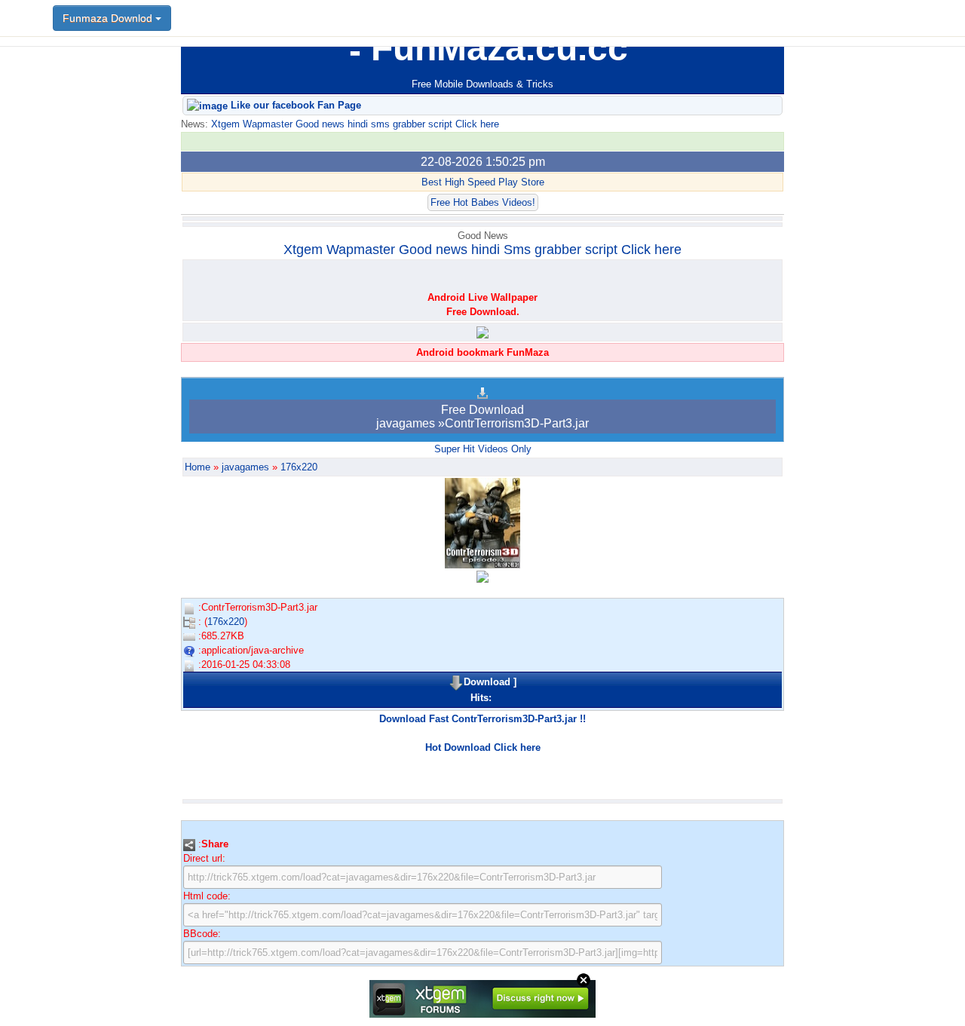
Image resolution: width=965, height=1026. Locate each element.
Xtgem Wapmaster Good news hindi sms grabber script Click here (353, 124)
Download (487, 682)
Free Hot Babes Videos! (482, 202)
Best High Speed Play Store (482, 182)
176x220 (298, 467)
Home (197, 467)
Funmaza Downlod (109, 18)
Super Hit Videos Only (483, 449)
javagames (245, 467)
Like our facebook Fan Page (294, 105)
